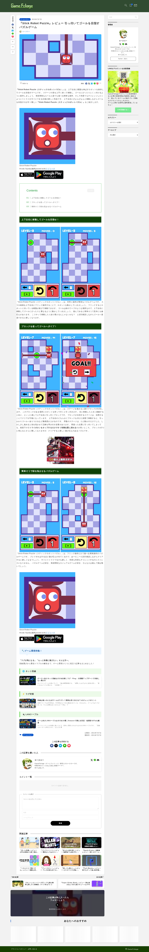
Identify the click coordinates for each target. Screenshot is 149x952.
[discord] (98, 760)
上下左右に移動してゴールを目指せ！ (47, 198)
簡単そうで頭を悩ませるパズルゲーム (47, 207)
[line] (13, 34)
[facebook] (13, 25)
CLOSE (91, 190)
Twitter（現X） (123, 58)
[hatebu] (13, 31)
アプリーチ (50, 169)
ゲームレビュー (25, 19)
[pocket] (13, 37)
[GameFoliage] (22, 6)
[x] (13, 27)
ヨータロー (26, 31)
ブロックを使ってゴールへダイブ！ (46, 202)
